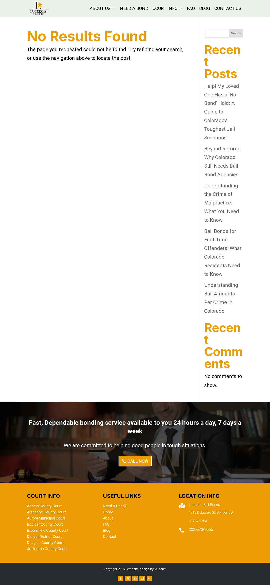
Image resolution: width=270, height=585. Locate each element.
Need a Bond (134, 8)
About (108, 518)
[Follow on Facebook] (120, 578)
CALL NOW (137, 461)
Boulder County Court (45, 524)
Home (108, 512)
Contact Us (227, 8)
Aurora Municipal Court (46, 518)
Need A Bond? (115, 506)
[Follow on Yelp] (149, 578)
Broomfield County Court (47, 530)
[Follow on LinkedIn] (135, 578)
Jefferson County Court (47, 548)
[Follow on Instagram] (142, 578)
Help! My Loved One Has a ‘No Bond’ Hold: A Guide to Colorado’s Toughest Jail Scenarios (221, 112)
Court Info (168, 8)
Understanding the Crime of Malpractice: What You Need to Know (221, 203)
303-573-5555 (201, 529)
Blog (204, 8)
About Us (103, 8)
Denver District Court (44, 536)
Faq (191, 8)
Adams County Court (44, 506)
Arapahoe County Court (46, 512)
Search (236, 33)
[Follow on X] (128, 578)
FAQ (106, 524)
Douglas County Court (45, 542)
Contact (109, 536)
